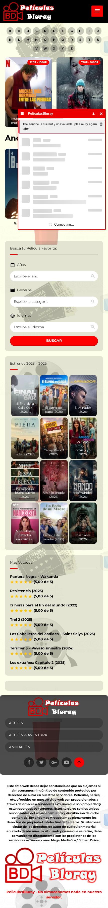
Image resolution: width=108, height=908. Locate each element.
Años (21, 264)
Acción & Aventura (28, 735)
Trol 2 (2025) (21, 619)
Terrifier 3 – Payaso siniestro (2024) (42, 648)
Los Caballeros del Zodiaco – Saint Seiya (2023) (52, 634)
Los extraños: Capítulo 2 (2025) (38, 662)
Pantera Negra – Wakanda (34, 576)
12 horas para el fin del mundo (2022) (43, 605)
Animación (19, 747)
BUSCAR (54, 340)
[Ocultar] (101, 113)
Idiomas (24, 315)
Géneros (24, 290)
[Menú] (22, 113)
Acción (16, 723)
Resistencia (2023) (26, 591)
